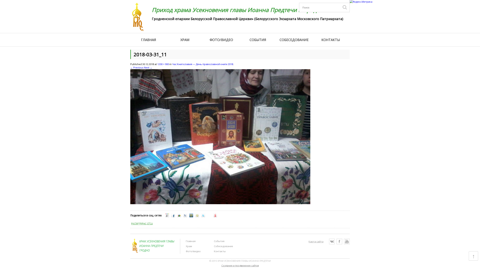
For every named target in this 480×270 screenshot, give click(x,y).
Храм (184, 40)
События (258, 40)
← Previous (136, 67)
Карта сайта (316, 241)
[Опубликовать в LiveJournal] (185, 216)
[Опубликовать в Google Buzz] (179, 216)
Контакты (330, 40)
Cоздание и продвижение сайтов (240, 265)
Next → (148, 67)
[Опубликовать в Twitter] (203, 216)
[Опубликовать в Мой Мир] (191, 216)
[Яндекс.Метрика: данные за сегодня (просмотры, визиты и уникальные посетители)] (361, 1)
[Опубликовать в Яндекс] (215, 216)
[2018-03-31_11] (220, 203)
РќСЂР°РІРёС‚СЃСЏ (142, 223)
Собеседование (294, 40)
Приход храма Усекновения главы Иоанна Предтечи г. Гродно (238, 10)
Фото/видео (221, 40)
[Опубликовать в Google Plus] (167, 216)
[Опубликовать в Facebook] (173, 216)
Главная (148, 40)
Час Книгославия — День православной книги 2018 (202, 64)
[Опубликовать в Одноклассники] (197, 216)
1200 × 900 (163, 64)
